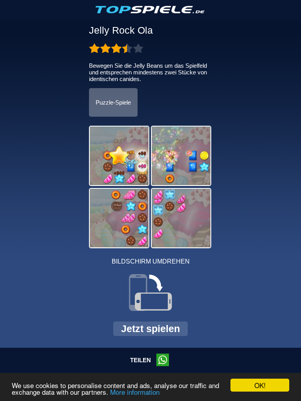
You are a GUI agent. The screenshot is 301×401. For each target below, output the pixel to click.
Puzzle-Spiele (113, 102)
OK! (260, 385)
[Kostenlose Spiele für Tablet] (150, 11)
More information (135, 392)
